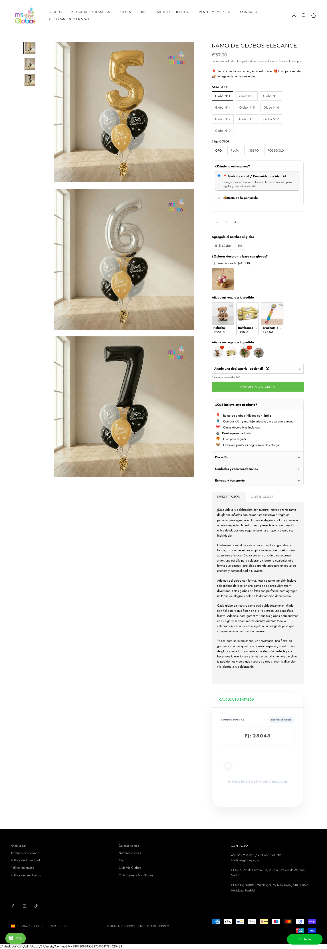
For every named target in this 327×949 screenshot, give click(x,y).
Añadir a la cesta (258, 387)
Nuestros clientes (130, 853)
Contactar (305, 939)
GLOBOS (55, 12)
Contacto (248, 12)
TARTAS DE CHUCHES (171, 12)
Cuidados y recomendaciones (236, 469)
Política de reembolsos (26, 875)
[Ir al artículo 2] (29, 64)
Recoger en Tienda (281, 719)
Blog (122, 860)
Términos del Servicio (25, 853)
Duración (221, 457)
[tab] (229, 497)
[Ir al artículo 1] (29, 48)
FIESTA (125, 12)
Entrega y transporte (230, 480)
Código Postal (232, 719)
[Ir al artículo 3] (29, 80)
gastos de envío (251, 61)
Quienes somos (129, 845)
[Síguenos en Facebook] (13, 906)
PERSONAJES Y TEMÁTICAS (91, 12)
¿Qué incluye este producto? (236, 404)
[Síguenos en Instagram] (24, 906)
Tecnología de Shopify (152, 926)
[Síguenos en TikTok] (36, 906)
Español (56, 926)
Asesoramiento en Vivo (68, 19)
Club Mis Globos (130, 867)
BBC (143, 12)
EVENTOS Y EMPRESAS (214, 12)
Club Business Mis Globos (136, 875)
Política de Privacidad (25, 860)
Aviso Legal (18, 845)
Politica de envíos (22, 867)
